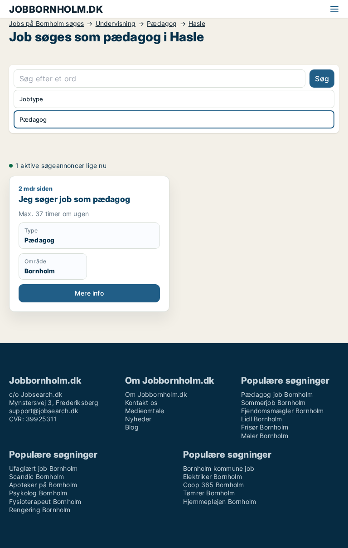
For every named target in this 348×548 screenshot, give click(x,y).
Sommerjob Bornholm (273, 402)
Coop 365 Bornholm (213, 485)
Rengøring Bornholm (40, 509)
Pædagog (162, 23)
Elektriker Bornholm (212, 476)
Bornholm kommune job (218, 468)
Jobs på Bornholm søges (46, 23)
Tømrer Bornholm (209, 493)
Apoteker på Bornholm (43, 485)
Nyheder (138, 419)
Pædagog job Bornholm (277, 394)
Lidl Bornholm (261, 419)
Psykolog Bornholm (38, 493)
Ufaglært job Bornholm (43, 468)
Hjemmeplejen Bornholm (219, 501)
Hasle (196, 23)
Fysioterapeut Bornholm (45, 501)
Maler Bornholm (264, 435)
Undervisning (115, 23)
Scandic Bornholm (36, 476)
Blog (132, 427)
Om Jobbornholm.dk (156, 394)
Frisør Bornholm (264, 427)
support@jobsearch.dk (43, 411)
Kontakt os (141, 402)
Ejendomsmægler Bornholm (282, 411)
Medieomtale (144, 411)
